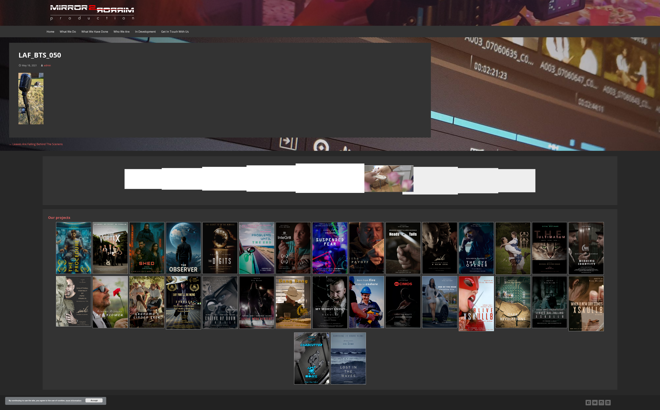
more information (73, 400)
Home (50, 31)
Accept (94, 400)
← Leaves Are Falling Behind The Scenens (36, 144)
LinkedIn (608, 402)
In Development (145, 31)
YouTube (595, 402)
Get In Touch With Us (175, 31)
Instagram (601, 402)
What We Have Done (94, 31)
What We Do (68, 31)
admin (47, 65)
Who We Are (122, 31)
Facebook (588, 402)
